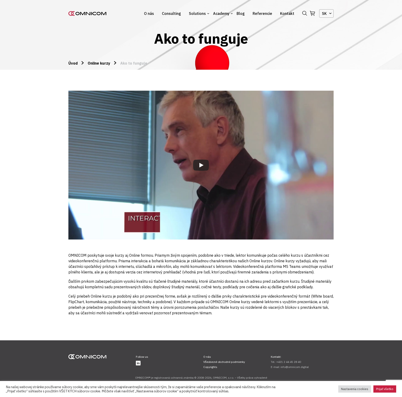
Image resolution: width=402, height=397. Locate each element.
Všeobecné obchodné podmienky (224, 362)
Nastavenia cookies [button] (354, 389)
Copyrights (210, 367)
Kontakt (287, 13)
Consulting (171, 13)
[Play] (201, 165)
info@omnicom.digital (295, 367)
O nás (149, 13)
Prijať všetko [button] (384, 389)
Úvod (73, 63)
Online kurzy (99, 63)
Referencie (262, 13)
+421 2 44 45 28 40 (288, 362)
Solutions (197, 13)
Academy (221, 13)
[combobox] (326, 13)
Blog (241, 13)
